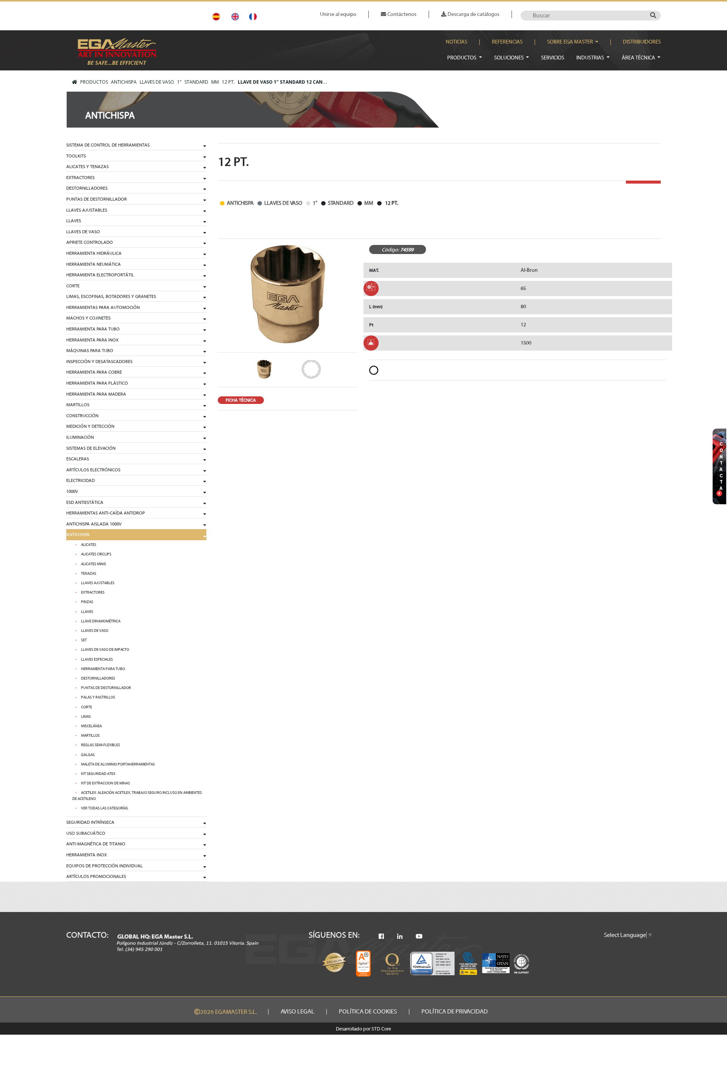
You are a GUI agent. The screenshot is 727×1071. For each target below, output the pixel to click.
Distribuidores (642, 42)
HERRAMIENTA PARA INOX (92, 340)
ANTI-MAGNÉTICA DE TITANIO (95, 844)
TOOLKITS (76, 156)
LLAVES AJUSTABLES (86, 210)
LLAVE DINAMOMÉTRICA (100, 621)
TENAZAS (88, 573)
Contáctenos (401, 14)
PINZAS (87, 602)
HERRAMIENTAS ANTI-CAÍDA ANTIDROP (105, 513)
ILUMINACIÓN (80, 437)
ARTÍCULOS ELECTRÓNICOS (93, 469)
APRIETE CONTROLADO (89, 242)
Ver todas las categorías (104, 808)
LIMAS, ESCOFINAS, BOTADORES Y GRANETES (111, 296)
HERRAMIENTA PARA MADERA (96, 394)
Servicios (552, 58)
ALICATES (88, 545)
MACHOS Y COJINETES (88, 318)
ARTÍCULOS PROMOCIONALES (96, 876)
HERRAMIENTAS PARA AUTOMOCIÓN (103, 307)
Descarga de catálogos (472, 14)
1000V (72, 491)
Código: (390, 250)
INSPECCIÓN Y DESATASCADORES (99, 361)
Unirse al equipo (338, 14)
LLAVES (73, 220)
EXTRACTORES (80, 177)
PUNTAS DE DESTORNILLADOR (96, 199)
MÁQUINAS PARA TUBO (89, 350)
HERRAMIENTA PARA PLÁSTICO (97, 383)
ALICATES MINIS (93, 564)
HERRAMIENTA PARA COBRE (94, 372)
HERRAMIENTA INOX (86, 854)
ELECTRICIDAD (80, 480)
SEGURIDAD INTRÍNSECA (90, 822)
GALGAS (88, 755)
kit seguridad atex (98, 774)
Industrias (590, 58)
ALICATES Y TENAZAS (87, 166)
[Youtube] (419, 936)
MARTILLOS (77, 404)
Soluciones (509, 58)
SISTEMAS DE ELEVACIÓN (90, 448)
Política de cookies (368, 1011)
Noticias (456, 42)
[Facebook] (381, 936)
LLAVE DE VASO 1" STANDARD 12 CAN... (282, 82)
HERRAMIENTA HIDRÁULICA (94, 253)
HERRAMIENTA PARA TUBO (93, 329)
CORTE (73, 285)
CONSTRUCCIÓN (82, 415)
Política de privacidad (454, 1011)
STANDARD (196, 82)
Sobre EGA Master (570, 42)
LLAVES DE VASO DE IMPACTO (105, 649)
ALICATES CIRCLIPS (96, 554)
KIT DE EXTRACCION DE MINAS (105, 783)
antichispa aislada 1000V (94, 524)
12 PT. (228, 82)
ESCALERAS (77, 458)
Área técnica (639, 58)
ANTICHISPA (124, 82)
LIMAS (86, 716)
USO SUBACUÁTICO (85, 833)
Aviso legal (297, 1011)
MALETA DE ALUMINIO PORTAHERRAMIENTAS (118, 764)
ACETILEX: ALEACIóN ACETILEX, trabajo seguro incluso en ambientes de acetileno (137, 795)
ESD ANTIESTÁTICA (84, 502)
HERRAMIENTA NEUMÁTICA (93, 264)
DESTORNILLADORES (87, 188)
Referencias (507, 42)
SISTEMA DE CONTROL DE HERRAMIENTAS (108, 145)
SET (84, 640)
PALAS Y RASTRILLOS (98, 697)
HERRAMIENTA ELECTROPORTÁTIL (100, 274)
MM (215, 82)
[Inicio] (74, 82)
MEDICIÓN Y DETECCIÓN (90, 426)
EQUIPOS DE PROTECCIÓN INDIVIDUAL (104, 865)
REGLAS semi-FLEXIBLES (100, 745)
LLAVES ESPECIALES (97, 659)
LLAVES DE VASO (157, 82)
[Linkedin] (400, 936)
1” (179, 82)
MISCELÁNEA (91, 726)
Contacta (721, 466)
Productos (462, 58)
